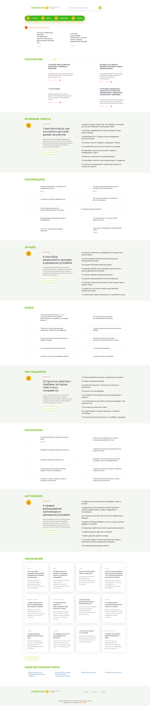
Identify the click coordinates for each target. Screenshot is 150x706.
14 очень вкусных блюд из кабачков (52, 348)
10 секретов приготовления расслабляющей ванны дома (103, 317)
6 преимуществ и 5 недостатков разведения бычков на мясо (100, 138)
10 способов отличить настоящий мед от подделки (103, 160)
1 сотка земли (54, 89)
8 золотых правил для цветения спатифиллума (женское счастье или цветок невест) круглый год (45, 37)
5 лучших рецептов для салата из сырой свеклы (107, 329)
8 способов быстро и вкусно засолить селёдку (101, 146)
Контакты (103, 691)
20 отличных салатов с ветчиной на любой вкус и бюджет (103, 517)
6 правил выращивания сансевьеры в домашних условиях (56, 510)
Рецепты (80, 18)
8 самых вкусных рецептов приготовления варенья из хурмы (52, 209)
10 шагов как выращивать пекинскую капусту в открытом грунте (102, 165)
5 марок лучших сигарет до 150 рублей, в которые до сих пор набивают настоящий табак (103, 125)
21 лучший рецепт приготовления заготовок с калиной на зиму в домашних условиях (101, 541)
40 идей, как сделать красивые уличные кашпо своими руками (111, 66)
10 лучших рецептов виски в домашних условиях (102, 377)
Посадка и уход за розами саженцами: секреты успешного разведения (60, 574)
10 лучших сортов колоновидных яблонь (54, 356)
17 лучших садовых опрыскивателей (97, 275)
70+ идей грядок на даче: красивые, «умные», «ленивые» (101, 412)
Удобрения (64, 18)
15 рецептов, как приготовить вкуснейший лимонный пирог (100, 289)
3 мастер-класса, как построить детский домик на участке (56, 131)
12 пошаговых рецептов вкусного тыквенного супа (103, 295)
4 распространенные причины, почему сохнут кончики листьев (106, 479)
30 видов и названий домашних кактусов (54, 450)
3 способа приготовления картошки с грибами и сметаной (59, 66)
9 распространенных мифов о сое (52, 459)
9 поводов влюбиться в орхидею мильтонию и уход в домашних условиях (102, 270)
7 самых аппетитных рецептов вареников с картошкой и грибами (35, 604)
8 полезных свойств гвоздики (103, 356)
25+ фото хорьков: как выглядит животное (51, 229)
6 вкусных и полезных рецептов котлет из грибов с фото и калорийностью (106, 459)
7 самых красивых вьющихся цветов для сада (35, 636)
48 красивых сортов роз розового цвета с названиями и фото (99, 151)
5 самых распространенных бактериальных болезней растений (100, 260)
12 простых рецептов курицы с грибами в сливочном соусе (107, 469)
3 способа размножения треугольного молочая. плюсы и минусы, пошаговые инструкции (78, 37)
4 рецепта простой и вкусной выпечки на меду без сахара (107, 449)
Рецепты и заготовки (32, 599)
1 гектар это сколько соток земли (86, 632)
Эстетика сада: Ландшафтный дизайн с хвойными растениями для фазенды (36, 574)
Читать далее (50, 152)
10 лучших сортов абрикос (93, 391)
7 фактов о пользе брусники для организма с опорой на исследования (53, 329)
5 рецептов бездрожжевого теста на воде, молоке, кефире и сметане (103, 523)
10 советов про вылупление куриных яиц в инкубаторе (86, 601)
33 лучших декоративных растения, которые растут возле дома (105, 187)
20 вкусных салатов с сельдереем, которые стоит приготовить (102, 254)
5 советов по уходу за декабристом (52, 199)
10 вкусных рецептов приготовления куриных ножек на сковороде (53, 469)
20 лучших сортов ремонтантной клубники (100, 279)
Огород (35, 18)
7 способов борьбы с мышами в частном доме (54, 438)
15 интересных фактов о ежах (94, 407)
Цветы (48, 18)
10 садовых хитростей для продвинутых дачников (61, 636)
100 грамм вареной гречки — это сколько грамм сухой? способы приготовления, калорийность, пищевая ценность (54, 317)
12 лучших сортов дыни (101, 348)
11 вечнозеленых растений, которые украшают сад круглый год (103, 402)
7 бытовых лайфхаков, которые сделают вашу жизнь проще (101, 131)
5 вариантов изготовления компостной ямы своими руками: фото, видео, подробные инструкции (100, 510)
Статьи (29, 568)
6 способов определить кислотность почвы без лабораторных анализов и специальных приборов (111, 91)
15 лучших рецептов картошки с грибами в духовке (103, 417)
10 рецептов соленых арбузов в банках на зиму (112, 636)
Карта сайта (94, 691)
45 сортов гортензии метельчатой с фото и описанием (105, 199)
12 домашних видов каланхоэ (91, 209)
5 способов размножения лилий (95, 546)
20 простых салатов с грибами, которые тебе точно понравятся (57, 386)
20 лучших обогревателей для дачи (97, 265)
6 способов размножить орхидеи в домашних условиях (57, 259)
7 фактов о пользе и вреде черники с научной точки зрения (53, 479)
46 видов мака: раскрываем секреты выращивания (53, 219)
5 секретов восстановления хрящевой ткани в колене (101, 502)
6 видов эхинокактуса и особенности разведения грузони (53, 187)
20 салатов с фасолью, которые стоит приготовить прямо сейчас (103, 283)
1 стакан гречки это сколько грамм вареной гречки (105, 219)
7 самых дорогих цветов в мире (95, 536)
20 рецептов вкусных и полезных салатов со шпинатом (100, 386)
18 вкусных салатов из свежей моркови (98, 156)
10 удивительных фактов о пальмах (97, 532)
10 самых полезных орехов (93, 381)
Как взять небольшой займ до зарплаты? (87, 572)
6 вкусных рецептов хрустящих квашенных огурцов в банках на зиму (105, 339)
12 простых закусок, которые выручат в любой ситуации (54, 339)
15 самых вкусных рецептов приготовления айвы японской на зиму (60, 605)
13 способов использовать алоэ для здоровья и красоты (102, 396)
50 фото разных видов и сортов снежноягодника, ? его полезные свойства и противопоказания (114, 574)
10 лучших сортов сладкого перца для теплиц (101, 143)
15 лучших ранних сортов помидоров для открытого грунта (113, 604)
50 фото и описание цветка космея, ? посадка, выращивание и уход (106, 439)
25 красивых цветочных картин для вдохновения (103, 528)
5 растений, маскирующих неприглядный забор (107, 229)
